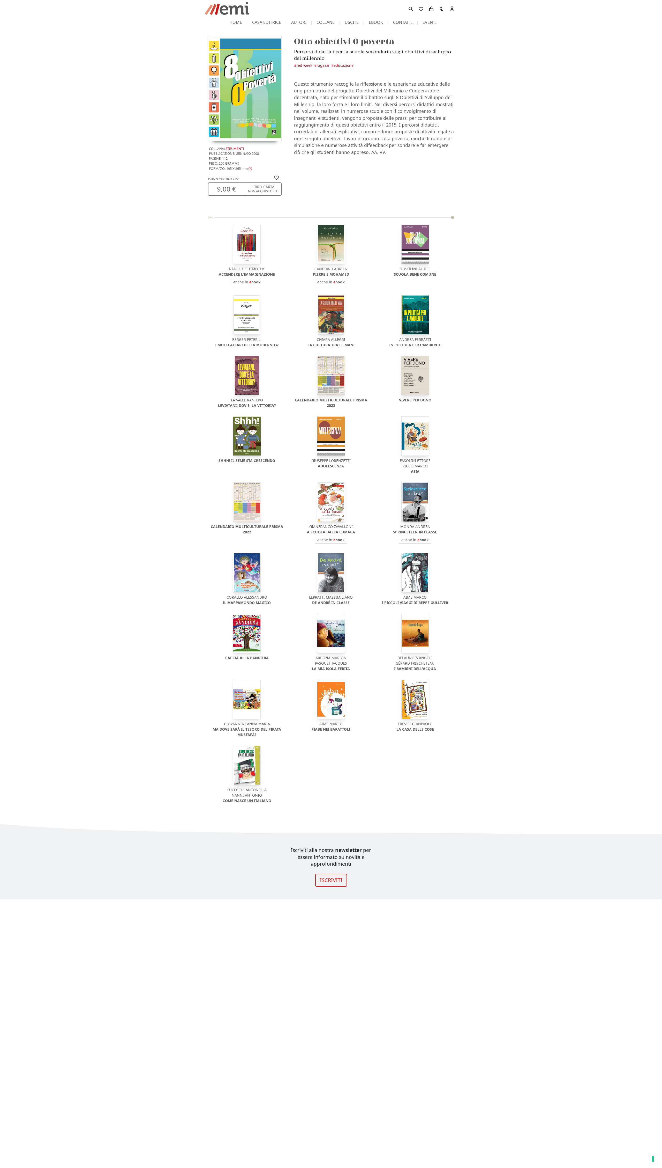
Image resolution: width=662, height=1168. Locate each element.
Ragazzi (323, 65)
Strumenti (234, 148)
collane (326, 22)
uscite (352, 22)
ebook (376, 22)
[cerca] (410, 8)
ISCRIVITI (331, 880)
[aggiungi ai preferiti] (276, 177)
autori (298, 22)
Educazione (343, 65)
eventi (430, 22)
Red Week (304, 65)
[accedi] (452, 8)
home (235, 22)
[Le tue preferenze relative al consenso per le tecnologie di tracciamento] (653, 1159)
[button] (230, 168)
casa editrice (266, 22)
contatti (402, 22)
